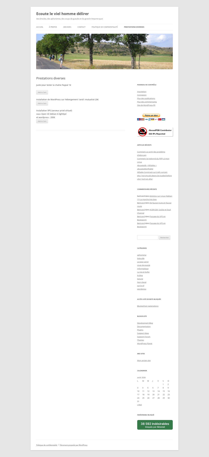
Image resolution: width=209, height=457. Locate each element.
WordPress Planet (144, 343)
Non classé (141, 282)
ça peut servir (143, 262)
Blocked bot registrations (147, 306)
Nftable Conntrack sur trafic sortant (152, 172)
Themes (140, 340)
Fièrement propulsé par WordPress (73, 445)
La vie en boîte (143, 272)
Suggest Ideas (143, 333)
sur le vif (140, 285)
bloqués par (155, 425)
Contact (81, 27)
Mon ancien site (144, 360)
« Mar (139, 404)
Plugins (140, 330)
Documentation (144, 326)
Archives (67, 27)
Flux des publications (146, 98)
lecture (140, 279)
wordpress (141, 289)
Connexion (141, 95)
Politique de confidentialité (105, 27)
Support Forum (143, 336)
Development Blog (145, 323)
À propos (53, 27)
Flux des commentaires (147, 102)
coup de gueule (143, 265)
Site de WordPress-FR (146, 105)
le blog (140, 275)
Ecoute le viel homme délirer (62, 13)
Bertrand (141, 203)
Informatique (142, 268)
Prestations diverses (134, 27)
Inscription (141, 91)
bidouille (140, 258)
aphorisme (141, 255)
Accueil (39, 27)
